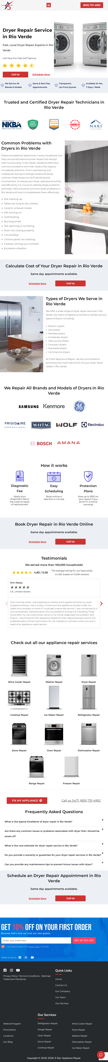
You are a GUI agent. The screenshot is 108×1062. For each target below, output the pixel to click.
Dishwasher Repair (89, 750)
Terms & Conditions (29, 976)
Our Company (62, 991)
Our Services (61, 1003)
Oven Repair (54, 750)
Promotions (9, 1030)
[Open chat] (101, 1055)
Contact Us (61, 985)
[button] (48, 5)
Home (58, 979)
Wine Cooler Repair (19, 682)
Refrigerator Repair (89, 715)
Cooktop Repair (19, 715)
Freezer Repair (71, 783)
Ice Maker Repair (54, 715)
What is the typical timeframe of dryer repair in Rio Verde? (38, 821)
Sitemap (45, 976)
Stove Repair (19, 750)
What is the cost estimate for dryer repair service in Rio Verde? (41, 845)
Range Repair (37, 783)
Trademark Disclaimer (14, 979)
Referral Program (12, 1023)
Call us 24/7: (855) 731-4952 (81, 800)
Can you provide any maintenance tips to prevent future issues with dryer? (49, 864)
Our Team (60, 997)
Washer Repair (54, 682)
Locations (8, 1036)
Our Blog (8, 1042)
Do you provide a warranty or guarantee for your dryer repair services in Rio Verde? (53, 855)
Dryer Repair (89, 682)
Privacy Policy (34, 947)
